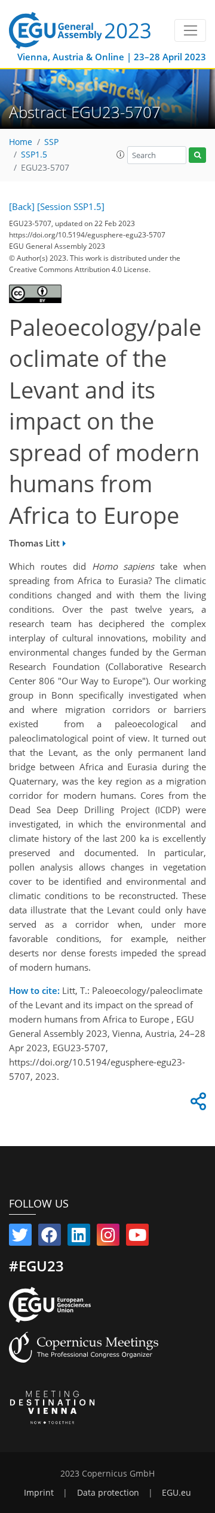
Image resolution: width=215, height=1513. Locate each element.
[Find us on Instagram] (108, 1237)
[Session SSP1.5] (71, 206)
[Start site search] (197, 155)
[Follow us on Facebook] (49, 1237)
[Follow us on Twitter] (20, 1237)
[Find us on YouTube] (137, 1237)
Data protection (108, 1492)
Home (20, 142)
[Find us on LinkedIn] (78, 1237)
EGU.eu (176, 1492)
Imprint (39, 1492)
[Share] (196, 1104)
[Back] (22, 206)
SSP (51, 142)
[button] (120, 154)
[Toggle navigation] (190, 30)
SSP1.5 (34, 154)
